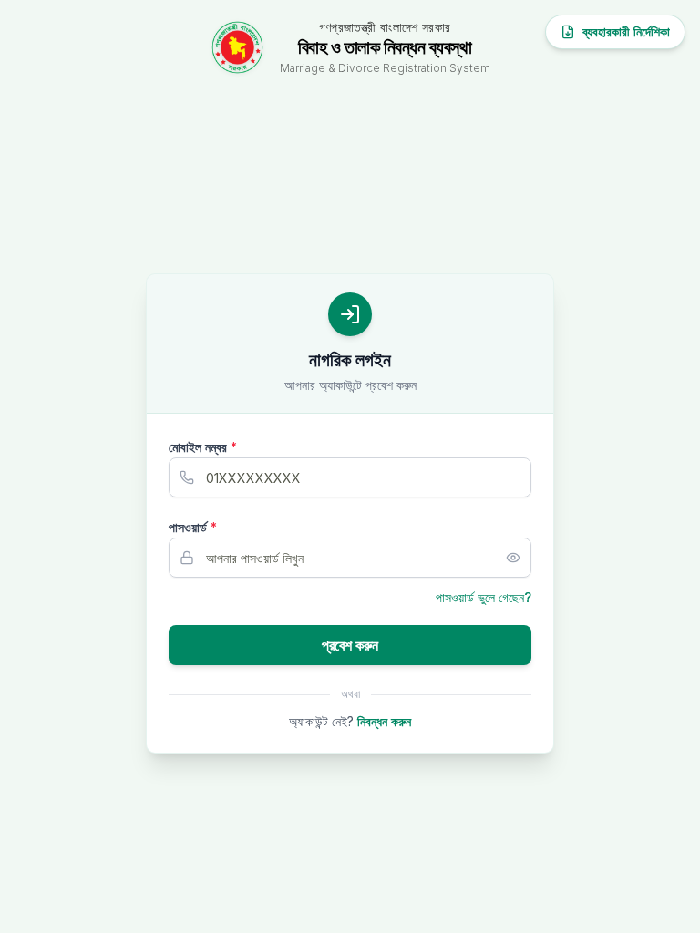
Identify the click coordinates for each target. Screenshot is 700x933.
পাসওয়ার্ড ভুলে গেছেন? (483, 597)
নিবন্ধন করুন (384, 721)
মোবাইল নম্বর (203, 447)
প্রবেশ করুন (350, 645)
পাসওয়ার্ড (193, 527)
